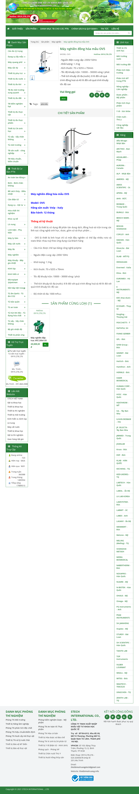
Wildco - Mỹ (121, 673)
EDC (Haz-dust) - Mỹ (123, 299)
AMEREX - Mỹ (122, 179)
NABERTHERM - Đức (123, 566)
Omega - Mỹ (122, 601)
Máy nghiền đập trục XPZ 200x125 (39, 339)
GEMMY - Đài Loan (122, 354)
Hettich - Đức (122, 361)
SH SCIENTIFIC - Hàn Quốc (123, 644)
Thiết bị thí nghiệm (16, 410)
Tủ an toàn (13, 307)
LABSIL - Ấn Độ (123, 491)
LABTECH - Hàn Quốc (123, 484)
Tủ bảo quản (14, 301)
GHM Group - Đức (122, 346)
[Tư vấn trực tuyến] (17, 351)
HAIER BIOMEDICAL (122, 379)
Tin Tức (105, 28)
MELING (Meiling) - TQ (122, 542)
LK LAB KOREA (123, 496)
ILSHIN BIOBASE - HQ (123, 420)
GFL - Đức (120, 339)
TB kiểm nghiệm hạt (15, 105)
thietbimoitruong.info (89, 771)
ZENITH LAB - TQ (122, 699)
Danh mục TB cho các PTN (54, 28)
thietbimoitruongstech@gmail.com (85, 767)
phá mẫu (44, 104)
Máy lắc (11, 249)
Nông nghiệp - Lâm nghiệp (123, 87)
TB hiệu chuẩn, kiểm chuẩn (15, 160)
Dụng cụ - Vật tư (15, 205)
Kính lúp (12, 268)
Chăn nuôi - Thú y (121, 118)
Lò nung (11, 224)
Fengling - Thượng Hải (121, 315)
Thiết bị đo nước (15, 79)
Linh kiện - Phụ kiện (15, 231)
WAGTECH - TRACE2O (121, 685)
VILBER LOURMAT (121, 666)
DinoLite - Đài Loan (122, 249)
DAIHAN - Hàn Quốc (122, 241)
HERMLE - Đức (123, 372)
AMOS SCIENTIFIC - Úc (123, 186)
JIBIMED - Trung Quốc (123, 437)
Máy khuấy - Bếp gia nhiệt (15, 261)
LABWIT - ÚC (122, 510)
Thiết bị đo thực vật (15, 113)
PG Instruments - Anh (123, 608)
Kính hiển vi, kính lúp (17, 419)
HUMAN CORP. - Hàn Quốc (123, 387)
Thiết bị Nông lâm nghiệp (17, 724)
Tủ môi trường (14, 145)
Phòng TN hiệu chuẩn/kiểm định (20, 732)
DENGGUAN (121, 262)
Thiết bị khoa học (15, 406)
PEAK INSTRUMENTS (123, 616)
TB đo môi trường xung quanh (16, 91)
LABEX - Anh (122, 515)
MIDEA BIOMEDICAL (122, 558)
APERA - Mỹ (121, 193)
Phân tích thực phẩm (123, 104)
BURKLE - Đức (122, 212)
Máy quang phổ (15, 62)
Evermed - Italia (123, 267)
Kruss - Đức (121, 449)
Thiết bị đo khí (14, 84)
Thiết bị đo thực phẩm (15, 121)
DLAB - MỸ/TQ (122, 256)
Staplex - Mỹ (122, 628)
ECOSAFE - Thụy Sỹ (123, 307)
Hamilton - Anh (123, 366)
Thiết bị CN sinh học (15, 129)
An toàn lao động (16, 177)
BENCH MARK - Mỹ (123, 219)
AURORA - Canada (120, 166)
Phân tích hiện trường (123, 71)
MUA (64, 98)
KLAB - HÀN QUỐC (121, 461)
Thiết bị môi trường (16, 415)
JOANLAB (120, 444)
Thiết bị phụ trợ (15, 73)
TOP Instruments (122, 657)
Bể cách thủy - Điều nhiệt (17, 192)
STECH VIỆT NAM (15, 398)
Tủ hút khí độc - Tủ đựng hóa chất (16, 314)
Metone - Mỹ (122, 535)
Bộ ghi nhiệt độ (15, 329)
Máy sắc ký (13, 67)
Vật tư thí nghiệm (15, 435)
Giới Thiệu (17, 28)
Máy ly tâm (13, 238)
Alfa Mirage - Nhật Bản (122, 142)
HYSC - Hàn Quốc (121, 395)
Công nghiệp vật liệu (122, 126)
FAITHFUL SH (122, 328)
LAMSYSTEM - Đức (122, 503)
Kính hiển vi (13, 274)
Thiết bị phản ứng (16, 335)
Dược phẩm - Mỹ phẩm (122, 96)
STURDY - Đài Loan (122, 635)
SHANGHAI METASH (121, 550)
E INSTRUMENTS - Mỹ (123, 290)
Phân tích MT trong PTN (122, 79)
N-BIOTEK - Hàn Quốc (123, 588)
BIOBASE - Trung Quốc (121, 205)
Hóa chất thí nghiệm (13, 212)
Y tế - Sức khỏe (123, 111)
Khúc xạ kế (13, 219)
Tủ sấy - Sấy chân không (16, 138)
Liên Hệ (115, 28)
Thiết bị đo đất (15, 98)
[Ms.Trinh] (16, 363)
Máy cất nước (14, 243)
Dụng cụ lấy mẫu (15, 56)
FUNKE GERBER (123, 333)
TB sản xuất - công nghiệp (16, 151)
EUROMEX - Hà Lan (123, 280)
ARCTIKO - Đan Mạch (123, 150)
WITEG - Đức (122, 678)
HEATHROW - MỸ (122, 404)
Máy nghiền (13, 254)
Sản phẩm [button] (31, 28)
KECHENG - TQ (123, 468)
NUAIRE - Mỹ (122, 582)
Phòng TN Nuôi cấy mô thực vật (20, 736)
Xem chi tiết (42, 333)
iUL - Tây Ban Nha (122, 412)
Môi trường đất (123, 64)
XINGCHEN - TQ (123, 692)
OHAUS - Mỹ (122, 595)
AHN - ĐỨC (121, 198)
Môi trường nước (121, 57)
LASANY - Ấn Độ (123, 521)
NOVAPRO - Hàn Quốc (121, 575)
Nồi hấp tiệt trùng (16, 288)
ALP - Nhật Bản (123, 173)
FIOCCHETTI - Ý (123, 322)
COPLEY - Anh (122, 234)
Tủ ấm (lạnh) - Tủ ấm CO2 (15, 294)
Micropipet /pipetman (13, 281)
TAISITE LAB (121, 651)
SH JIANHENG (122, 623)
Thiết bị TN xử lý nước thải (18, 740)
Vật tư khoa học (14, 402)
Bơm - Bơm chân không (15, 184)
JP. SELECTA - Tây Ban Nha (122, 428)
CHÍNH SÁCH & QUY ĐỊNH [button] (84, 28)
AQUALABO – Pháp (122, 158)
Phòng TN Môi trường (15, 720)
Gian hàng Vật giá (15, 439)
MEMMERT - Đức (121, 528)
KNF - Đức (121, 455)
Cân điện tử (13, 199)
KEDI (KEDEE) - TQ (122, 475)
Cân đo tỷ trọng (15, 51)
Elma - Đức (121, 273)
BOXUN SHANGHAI (121, 227)
